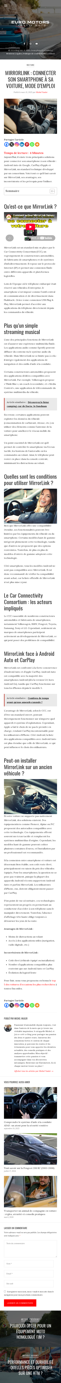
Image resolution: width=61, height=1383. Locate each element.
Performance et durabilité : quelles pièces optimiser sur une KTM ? (30, 1367)
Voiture (30, 65)
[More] (37, 144)
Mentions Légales (14, 53)
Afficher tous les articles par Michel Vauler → (33, 1071)
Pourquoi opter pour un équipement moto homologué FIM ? (30, 1331)
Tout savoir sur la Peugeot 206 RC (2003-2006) (29, 1168)
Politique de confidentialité (35, 53)
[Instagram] (16, 144)
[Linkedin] (22, 144)
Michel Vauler (42, 92)
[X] (11, 144)
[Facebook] (6, 144)
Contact (51, 53)
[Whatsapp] (32, 144)
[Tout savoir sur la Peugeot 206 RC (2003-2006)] (30, 1149)
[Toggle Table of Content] (51, 191)
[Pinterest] (27, 144)
